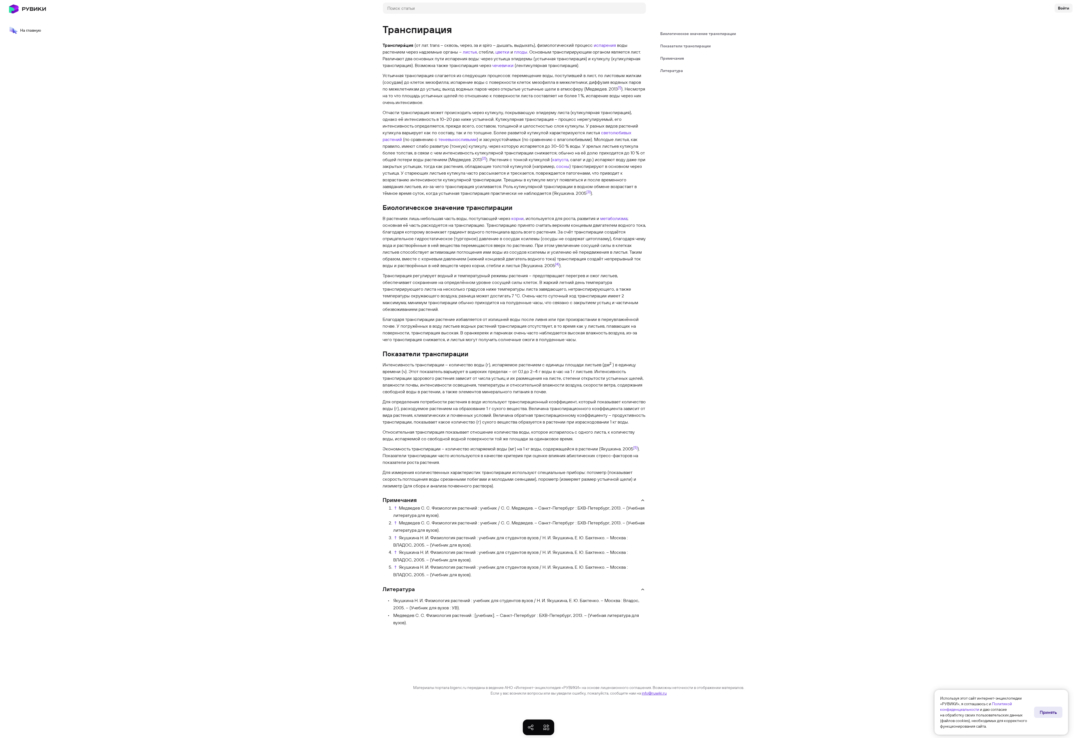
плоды (520, 52)
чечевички (503, 65)
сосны (562, 166)
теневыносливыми (457, 139)
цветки (502, 52)
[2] (484, 158)
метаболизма (613, 218)
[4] (557, 264)
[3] (588, 191)
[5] (635, 447)
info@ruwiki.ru (654, 693)
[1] (619, 87)
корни (517, 218)
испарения (605, 45)
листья (470, 52)
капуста (560, 159)
